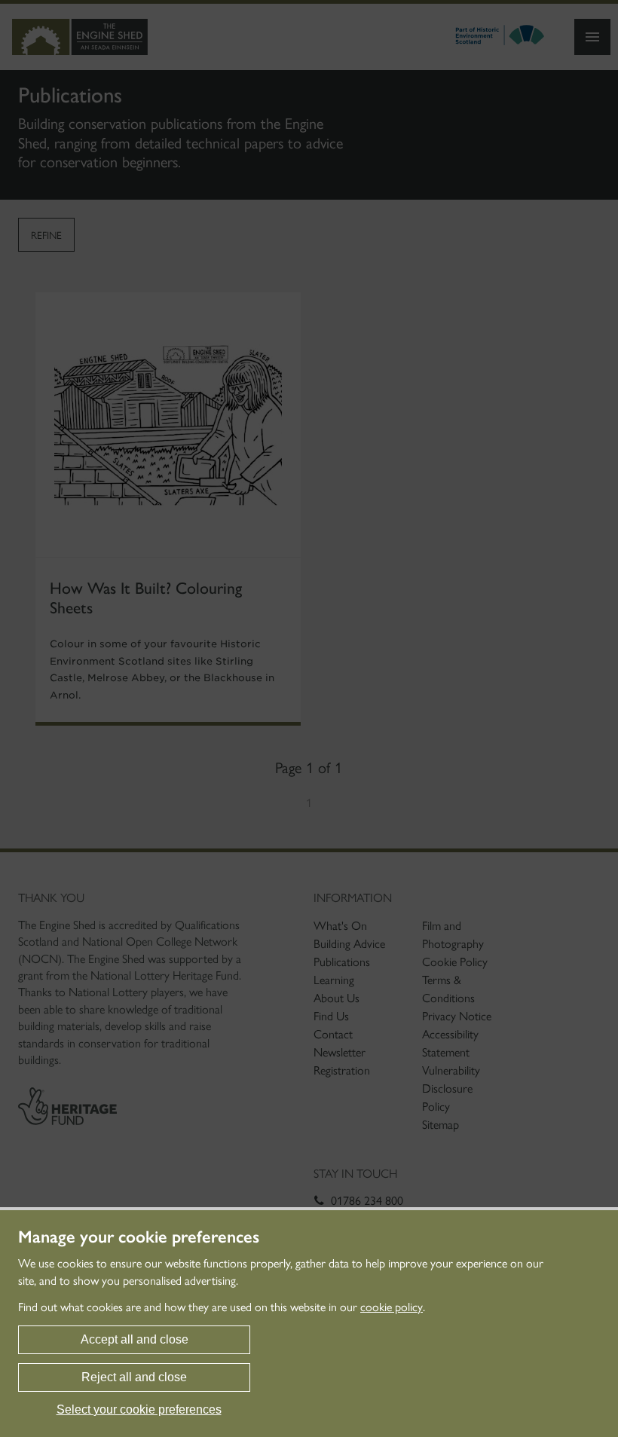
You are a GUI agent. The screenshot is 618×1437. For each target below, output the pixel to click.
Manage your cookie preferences (138, 1237)
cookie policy (391, 1307)
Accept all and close (134, 1339)
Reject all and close (134, 1377)
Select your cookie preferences (139, 1409)
